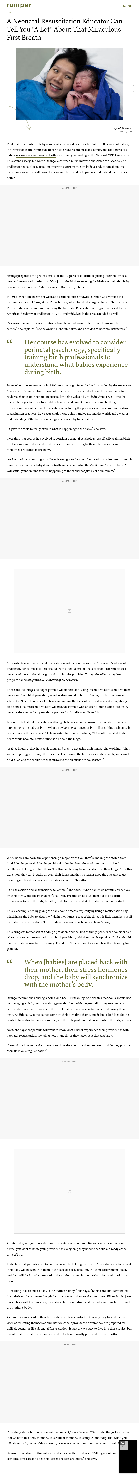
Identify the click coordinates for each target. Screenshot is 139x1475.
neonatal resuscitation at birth (36, 155)
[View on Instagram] (69, 611)
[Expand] (122, 1443)
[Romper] (19, 5)
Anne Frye (105, 397)
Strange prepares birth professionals (31, 276)
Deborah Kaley (66, 329)
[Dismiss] (133, 1443)
